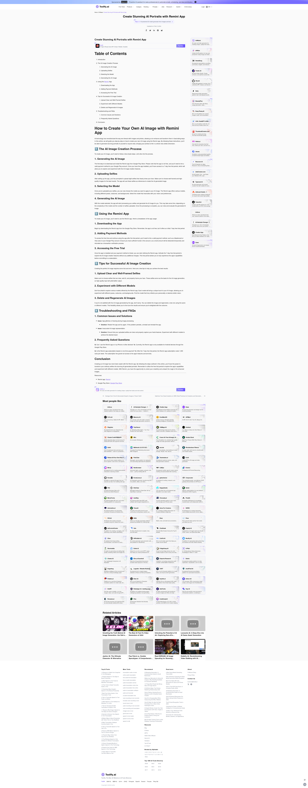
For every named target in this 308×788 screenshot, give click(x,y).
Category (138, 7)
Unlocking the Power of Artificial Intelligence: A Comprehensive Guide (175, 707)
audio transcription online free (130, 685)
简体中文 (109, 781)
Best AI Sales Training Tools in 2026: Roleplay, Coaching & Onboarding (154, 720)
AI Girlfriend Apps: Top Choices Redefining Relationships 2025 (152, 689)
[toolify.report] (304, 780)
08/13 (153, 770)
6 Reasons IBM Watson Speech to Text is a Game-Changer (110, 731)
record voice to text (128, 703)
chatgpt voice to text (128, 711)
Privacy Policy (191, 675)
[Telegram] (191, 684)
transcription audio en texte (130, 672)
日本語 (125, 781)
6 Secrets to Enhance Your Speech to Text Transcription (110, 714)
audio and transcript (128, 693)
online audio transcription (129, 675)
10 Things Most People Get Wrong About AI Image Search (153, 684)
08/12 (159, 770)
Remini (106, 81)
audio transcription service (129, 682)
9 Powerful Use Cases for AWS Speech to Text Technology (109, 748)
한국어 (120, 781)
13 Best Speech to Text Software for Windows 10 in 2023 (110, 702)
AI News (101, 12)
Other (146, 757)
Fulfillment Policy (192, 672)
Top (305, 784)
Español (138, 781)
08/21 (153, 766)
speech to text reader (128, 716)
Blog (146, 728)
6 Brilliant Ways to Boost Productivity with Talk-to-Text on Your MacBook (110, 719)
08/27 (153, 763)
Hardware (147, 741)
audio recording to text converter (131, 706)
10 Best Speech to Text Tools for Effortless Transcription (109, 681)
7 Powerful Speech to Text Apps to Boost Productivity (110, 677)
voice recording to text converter (131, 698)
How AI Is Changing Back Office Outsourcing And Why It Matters (153, 698)
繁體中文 (115, 781)
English (103, 781)
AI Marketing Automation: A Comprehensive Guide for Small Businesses (153, 674)
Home (96, 12)
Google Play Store (116, 383)
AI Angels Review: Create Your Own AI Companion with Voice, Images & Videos (154, 709)
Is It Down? (147, 746)
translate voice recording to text (131, 700)
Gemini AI (147, 738)
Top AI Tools (148, 743)
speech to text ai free (128, 718)
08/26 (159, 763)
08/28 (146, 763)
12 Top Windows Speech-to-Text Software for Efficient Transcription (110, 740)
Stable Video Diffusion (150, 735)
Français (149, 781)
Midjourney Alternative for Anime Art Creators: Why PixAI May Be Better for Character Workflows (154, 679)
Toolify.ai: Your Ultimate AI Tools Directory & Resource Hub (174, 711)
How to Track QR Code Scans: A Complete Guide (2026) (174, 687)
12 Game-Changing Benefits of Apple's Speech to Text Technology (110, 744)
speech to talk (126, 721)
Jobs (163, 7)
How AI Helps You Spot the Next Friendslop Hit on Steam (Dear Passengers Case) (153, 703)
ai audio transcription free (129, 695)
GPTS (146, 733)
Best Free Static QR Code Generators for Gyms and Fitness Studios (174, 682)
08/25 (146, 766)
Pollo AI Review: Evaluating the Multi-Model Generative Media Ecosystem (175, 677)
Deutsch (143, 781)
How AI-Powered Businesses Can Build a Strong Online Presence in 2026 (174, 698)
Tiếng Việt (155, 781)
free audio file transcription (129, 677)
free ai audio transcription (129, 680)
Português (131, 781)
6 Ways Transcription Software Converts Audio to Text (109, 723)
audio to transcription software (130, 690)
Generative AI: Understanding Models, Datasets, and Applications (175, 715)
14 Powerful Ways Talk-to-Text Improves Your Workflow (109, 735)
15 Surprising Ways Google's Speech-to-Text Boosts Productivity (110, 689)
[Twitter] (188, 684)
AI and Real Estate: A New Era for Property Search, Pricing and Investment (153, 715)
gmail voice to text (127, 713)
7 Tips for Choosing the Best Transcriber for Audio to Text (108, 706)
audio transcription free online (130, 688)
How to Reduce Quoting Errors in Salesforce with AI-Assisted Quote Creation (153, 693)
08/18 (159, 766)
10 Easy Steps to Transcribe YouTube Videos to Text (108, 752)
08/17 (146, 770)
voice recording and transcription (131, 708)
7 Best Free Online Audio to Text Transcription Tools (109, 694)
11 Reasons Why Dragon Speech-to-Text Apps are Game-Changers (110, 710)
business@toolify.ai (192, 682)
